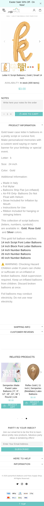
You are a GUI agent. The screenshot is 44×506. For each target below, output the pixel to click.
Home (8, 16)
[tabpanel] (11, 388)
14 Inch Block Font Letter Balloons (21, 246)
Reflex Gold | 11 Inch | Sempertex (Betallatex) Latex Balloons (33, 389)
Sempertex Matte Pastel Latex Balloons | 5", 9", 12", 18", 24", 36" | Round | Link (11, 391)
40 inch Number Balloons (16, 257)
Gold (24, 228)
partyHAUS (14, 10)
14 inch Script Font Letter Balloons (21, 242)
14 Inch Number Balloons (16, 250)
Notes (5, 98)
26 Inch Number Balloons (16, 254)
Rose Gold (34, 228)
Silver (10, 232)
